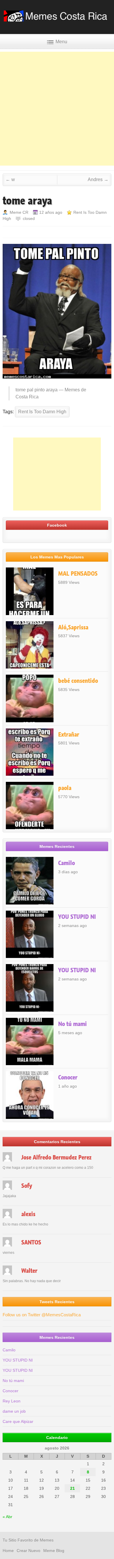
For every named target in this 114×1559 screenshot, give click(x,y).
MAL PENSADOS (78, 573)
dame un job (14, 1411)
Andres (98, 179)
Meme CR (19, 212)
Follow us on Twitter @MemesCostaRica (42, 1314)
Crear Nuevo (28, 1550)
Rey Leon (11, 1401)
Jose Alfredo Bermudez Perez (56, 1157)
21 (72, 1488)
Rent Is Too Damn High (42, 411)
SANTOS (31, 1242)
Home (8, 1550)
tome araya (27, 201)
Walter (29, 1270)
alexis (28, 1214)
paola (64, 788)
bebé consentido (78, 680)
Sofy (26, 1185)
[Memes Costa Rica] (57, 20)
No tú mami (72, 1024)
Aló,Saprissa (73, 627)
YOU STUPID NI (77, 916)
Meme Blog (53, 1550)
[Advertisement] (57, 109)
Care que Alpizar (18, 1421)
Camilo (66, 863)
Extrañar (68, 734)
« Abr (7, 1516)
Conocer (67, 1077)
